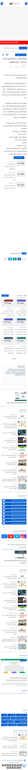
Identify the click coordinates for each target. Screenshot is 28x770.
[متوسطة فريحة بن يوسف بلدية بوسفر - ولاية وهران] (21, 185)
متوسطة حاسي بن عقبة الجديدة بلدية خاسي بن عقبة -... (21, 313)
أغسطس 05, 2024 (13, 613)
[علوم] (20, 768)
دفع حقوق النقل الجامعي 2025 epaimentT (9, 433)
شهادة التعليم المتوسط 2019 (14, 507)
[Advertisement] (14, 23)
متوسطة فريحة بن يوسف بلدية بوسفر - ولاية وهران (9, 187)
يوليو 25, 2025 (14, 582)
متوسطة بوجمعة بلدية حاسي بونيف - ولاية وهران (8, 350)
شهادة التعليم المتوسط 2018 (14, 504)
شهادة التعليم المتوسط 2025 (14, 523)
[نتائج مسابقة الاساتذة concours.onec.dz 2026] (14, 3)
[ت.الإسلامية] (15, 768)
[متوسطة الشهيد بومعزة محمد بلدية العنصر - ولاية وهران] (21, 174)
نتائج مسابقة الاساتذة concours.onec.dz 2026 (10, 761)
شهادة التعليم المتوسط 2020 (14, 510)
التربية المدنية (6, 718)
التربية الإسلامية (22, 715)
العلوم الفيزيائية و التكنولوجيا (19, 718)
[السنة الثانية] (20, 765)
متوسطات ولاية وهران (20, 55)
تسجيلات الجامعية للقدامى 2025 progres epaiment (9, 456)
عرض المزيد (5, 296)
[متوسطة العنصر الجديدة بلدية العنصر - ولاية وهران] (21, 163)
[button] (19, 259)
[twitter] (17, 536)
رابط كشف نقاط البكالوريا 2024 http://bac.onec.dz (10, 449)
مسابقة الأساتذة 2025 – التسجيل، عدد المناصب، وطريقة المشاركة (10, 747)
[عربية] (10, 765)
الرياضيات (12, 715)
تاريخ (5, 715)
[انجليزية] (8, 765)
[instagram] (23, 536)
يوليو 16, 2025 (14, 590)
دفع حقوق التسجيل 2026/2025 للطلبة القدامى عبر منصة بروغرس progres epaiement (9, 426)
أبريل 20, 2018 (14, 574)
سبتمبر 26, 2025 (13, 628)
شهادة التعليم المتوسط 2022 (14, 513)
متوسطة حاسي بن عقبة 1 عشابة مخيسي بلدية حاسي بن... (8, 313)
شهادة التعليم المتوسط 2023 (14, 517)
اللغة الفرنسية (22, 724)
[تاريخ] (8, 768)
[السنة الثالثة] (18, 765)
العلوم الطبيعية (22, 721)
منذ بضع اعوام (11, 161)
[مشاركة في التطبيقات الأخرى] (5, 259)
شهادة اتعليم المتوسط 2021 (14, 501)
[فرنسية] (5, 765)
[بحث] (2, 3)
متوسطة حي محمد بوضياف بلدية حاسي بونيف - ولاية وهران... (8, 331)
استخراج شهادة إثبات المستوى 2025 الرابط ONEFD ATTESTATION (9, 480)
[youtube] (11, 536)
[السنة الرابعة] (15, 765)
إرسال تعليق (21, 367)
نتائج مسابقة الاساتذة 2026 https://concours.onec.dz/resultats (16, 679)
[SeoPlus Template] (25, 760)
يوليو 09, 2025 (14, 637)
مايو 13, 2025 (14, 621)
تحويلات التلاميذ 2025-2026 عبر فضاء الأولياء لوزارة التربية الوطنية (9, 472)
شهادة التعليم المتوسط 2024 (14, 520)
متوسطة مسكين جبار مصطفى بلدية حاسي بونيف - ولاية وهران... (20, 331)
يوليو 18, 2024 (14, 606)
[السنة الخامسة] (13, 765)
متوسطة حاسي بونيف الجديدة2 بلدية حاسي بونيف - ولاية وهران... (20, 350)
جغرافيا (5, 724)
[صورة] (22, 416)
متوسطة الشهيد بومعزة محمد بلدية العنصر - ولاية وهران (9, 177)
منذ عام (14, 422)
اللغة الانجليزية (9, 721)
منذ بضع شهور (13, 438)
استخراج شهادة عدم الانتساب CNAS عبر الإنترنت (10, 487)
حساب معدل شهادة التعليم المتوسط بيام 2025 (9, 48)
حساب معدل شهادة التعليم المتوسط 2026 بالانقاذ (10, 441)
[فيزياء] (3, 765)
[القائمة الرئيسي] (26, 3)
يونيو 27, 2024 (14, 598)
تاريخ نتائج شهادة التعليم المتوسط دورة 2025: (11, 464)
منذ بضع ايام (24, 675)
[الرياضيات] (17, 768)
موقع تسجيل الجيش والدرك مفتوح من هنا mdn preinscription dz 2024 (9, 754)
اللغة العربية (13, 724)
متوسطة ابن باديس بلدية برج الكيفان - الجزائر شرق (10, 417)
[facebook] (4, 536)
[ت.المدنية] (13, 768)
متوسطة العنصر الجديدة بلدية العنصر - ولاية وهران (9, 166)
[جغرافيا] (10, 768)
